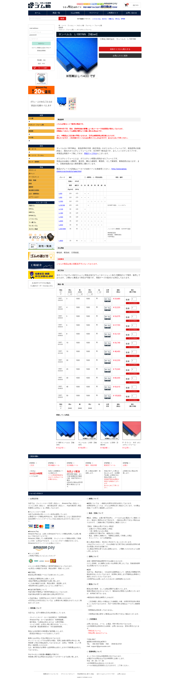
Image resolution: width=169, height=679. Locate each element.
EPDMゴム (32, 215)
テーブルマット (34, 177)
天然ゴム (111, 19)
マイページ (93, 13)
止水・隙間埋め (34, 193)
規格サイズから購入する (120, 49)
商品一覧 (56, 13)
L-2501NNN (62, 229)
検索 (62, 18)
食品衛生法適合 (34, 190)
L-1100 (61, 209)
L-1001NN (62, 205)
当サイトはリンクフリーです (106, 674)
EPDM (123, 19)
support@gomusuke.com (100, 646)
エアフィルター (34, 197)
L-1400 (61, 213)
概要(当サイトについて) (50, 674)
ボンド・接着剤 (34, 161)
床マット (32, 173)
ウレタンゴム (33, 225)
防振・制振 (32, 180)
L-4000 (61, 240)
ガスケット (32, 170)
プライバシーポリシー (68, 674)
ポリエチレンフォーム (84, 29)
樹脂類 (31, 131)
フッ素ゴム (32, 222)
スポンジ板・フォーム (84, 25)
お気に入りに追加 (120, 55)
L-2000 (61, 221)
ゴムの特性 (75, 13)
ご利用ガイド (112, 13)
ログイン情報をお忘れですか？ (41, 48)
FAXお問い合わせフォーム (97, 633)
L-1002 (61, 201)
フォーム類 (98, 25)
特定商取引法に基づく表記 (85, 674)
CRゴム (117, 19)
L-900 (60, 197)
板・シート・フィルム (66, 25)
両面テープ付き (90, 153)
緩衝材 (61, 27)
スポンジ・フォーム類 (66, 29)
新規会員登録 (41, 50)
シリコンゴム (96, 19)
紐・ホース (32, 149)
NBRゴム (32, 212)
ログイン (41, 43)
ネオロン (104, 19)
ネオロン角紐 (33, 229)
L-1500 (61, 217)
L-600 (60, 193)
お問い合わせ (131, 13)
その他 (31, 137)
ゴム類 (31, 118)
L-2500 (61, 225)
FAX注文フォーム (94, 631)
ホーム (37, 13)
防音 (30, 183)
